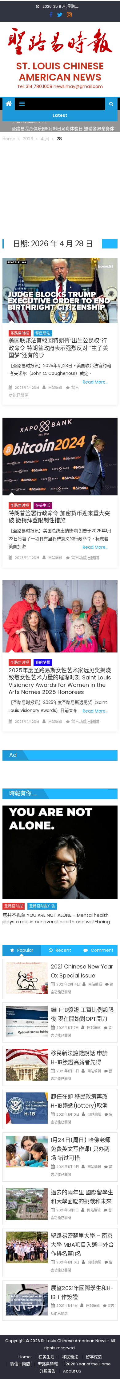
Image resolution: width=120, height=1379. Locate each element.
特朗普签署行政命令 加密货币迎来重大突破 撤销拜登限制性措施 (59, 516)
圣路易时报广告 (42, 906)
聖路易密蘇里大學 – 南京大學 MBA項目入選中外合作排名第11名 (82, 1245)
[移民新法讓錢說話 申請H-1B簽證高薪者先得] (27, 1064)
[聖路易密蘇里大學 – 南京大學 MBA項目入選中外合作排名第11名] (27, 1247)
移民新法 (42, 333)
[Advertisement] (60, 189)
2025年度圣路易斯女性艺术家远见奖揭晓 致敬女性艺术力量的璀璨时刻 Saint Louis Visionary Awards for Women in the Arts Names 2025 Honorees (60, 681)
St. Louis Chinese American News (60, 71)
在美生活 (42, 505)
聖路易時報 (48, 1364)
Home (24, 1357)
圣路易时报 (19, 333)
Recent (63, 950)
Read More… (95, 382)
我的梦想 (42, 662)
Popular (25, 950)
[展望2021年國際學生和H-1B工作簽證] (27, 1299)
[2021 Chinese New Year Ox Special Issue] (27, 978)
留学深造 (94, 1357)
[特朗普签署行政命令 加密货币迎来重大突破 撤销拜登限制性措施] (60, 456)
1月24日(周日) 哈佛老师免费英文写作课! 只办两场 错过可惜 (80, 1149)
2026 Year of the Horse (88, 1364)
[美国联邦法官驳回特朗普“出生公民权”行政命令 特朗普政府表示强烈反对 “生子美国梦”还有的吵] (60, 290)
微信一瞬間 (20, 1364)
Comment (102, 950)
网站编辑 (55, 387)
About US (72, 1371)
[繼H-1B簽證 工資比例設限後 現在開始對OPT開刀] (27, 1021)
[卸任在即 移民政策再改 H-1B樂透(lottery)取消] (27, 1108)
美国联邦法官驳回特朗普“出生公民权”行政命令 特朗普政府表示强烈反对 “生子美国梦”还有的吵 (58, 348)
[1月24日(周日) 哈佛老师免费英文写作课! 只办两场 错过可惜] (27, 1151)
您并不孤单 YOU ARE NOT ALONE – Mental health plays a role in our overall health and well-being (56, 918)
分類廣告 (47, 1371)
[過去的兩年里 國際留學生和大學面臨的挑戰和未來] (27, 1204)
